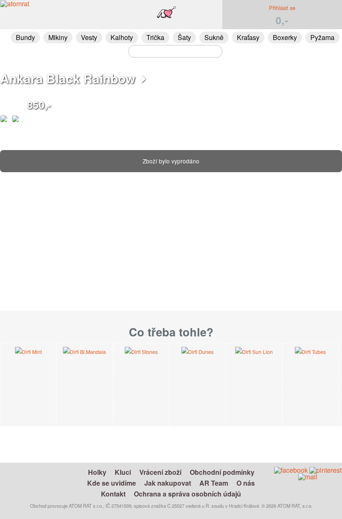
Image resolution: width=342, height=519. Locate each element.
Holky (97, 472)
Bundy (25, 37)
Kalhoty (122, 37)
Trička (155, 37)
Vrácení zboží (160, 472)
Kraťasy (248, 37)
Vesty (89, 37)
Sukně (214, 37)
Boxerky (285, 37)
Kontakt (113, 494)
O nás (245, 483)
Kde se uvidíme (111, 483)
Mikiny (58, 37)
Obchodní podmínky (222, 472)
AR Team (213, 483)
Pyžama (322, 37)
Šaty (184, 37)
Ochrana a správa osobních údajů (187, 494)
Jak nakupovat (167, 483)
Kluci (123, 472)
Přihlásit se (282, 8)
